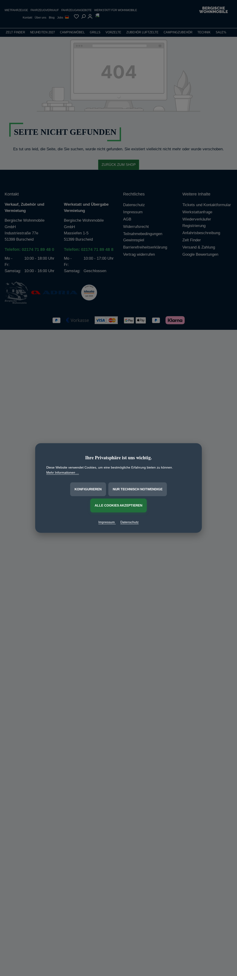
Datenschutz (129, 522)
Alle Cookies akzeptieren (118, 505)
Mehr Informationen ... (62, 473)
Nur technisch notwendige (137, 489)
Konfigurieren (88, 489)
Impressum (107, 522)
